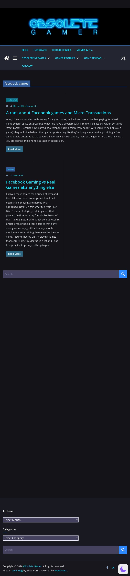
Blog (25, 50)
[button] (48, 58)
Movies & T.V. (85, 50)
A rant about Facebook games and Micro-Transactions (58, 112)
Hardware (40, 50)
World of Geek (61, 50)
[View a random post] (123, 58)
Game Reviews (93, 58)
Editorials (12, 100)
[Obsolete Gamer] (7, 58)
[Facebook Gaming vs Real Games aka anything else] (33, 164)
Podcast (27, 66)
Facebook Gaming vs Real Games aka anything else (30, 184)
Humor (10, 169)
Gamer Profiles (65, 58)
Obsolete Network (34, 58)
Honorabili (18, 175)
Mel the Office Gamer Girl (25, 106)
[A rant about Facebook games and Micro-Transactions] (65, 95)
